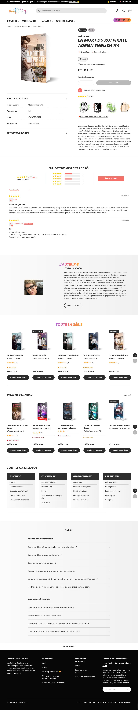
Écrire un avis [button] (111, 178)
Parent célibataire (17, 495)
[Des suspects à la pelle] (120, 411)
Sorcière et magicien (82, 486)
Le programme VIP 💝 (51, 671)
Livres (9, 26)
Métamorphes (111, 482)
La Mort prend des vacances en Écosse (67, 426)
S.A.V (44, 663)
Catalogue (12, 21)
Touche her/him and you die (51, 496)
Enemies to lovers (48, 482)
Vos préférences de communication (50, 677)
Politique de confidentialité (107, 702)
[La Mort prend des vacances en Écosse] (69, 411)
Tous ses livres (73, 305)
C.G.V (78, 702)
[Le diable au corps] (94, 341)
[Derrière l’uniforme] (43, 411)
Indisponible (114, 83)
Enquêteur (85, 52)
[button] (129, 10)
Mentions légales (89, 702)
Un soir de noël (39, 355)
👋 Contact (111, 2)
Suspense (26, 26)
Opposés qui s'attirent (18, 491)
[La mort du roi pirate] (120, 341)
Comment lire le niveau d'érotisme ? (94, 116)
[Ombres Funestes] (18, 341)
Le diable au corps (91, 355)
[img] (14, 196)
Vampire (109, 500)
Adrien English (95, 45)
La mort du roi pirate (118, 355)
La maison (46, 21)
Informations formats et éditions (92, 64)
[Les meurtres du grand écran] (18, 411)
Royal (43, 491)
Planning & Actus (64, 21)
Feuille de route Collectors (53, 683)
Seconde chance (101, 52)
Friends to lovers (16, 486)
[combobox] (71, 10)
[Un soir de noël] (43, 341)
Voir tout (127, 395)
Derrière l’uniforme (41, 425)
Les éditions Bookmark (19, 702)
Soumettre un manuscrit (81, 671)
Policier (16, 26)
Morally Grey (46, 486)
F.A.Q (44, 667)
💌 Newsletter (125, 2)
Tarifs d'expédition (125, 702)
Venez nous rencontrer (85, 677)
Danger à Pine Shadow (68, 355)
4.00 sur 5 (32, 177)
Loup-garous (110, 486)
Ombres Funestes (15, 355)
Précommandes (29, 21)
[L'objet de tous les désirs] (94, 411)
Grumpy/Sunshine (81, 495)
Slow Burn (45, 502)
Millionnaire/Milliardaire (19, 500)
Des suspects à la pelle (119, 425)
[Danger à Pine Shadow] (69, 341)
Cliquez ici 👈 (74, 2)
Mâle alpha (110, 495)
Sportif (12, 482)
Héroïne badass (80, 491)
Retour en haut (69, 646)
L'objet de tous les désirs (91, 426)
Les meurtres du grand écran (17, 426)
